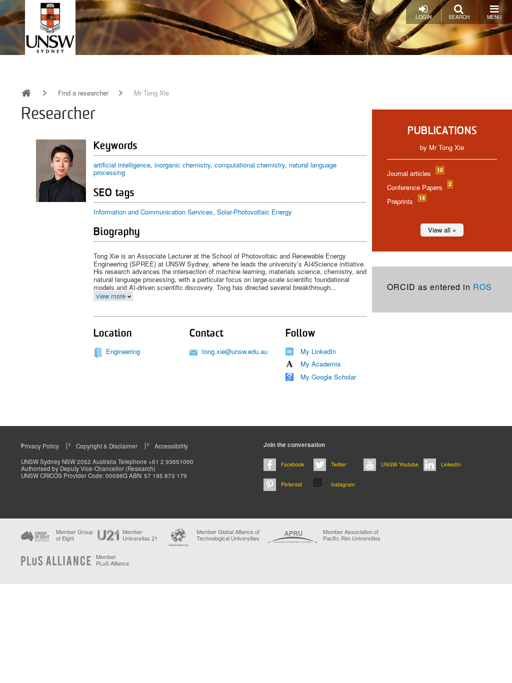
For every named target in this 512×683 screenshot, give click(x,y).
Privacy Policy (40, 446)
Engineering (123, 351)
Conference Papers (418, 187)
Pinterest (291, 484)
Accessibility (171, 446)
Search (459, 17)
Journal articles (414, 173)
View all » (442, 229)
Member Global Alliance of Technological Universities (228, 535)
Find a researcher (83, 93)
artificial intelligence (122, 165)
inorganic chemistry (182, 165)
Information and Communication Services (153, 211)
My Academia (320, 363)
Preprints (405, 201)
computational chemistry (249, 165)
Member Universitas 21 (140, 535)
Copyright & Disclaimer (107, 446)
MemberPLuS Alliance (112, 560)
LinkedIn (451, 464)
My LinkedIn (318, 351)
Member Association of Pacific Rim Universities (351, 535)
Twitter (338, 464)
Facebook (292, 464)
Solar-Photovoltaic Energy (254, 211)
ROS (482, 286)
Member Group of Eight (74, 535)
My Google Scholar (328, 377)
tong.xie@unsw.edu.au (235, 351)
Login (424, 17)
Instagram (343, 484)
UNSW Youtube (399, 464)
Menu (494, 17)
